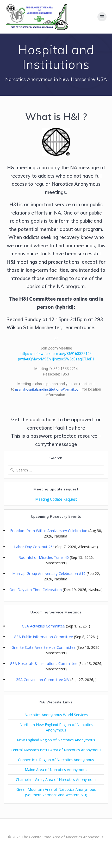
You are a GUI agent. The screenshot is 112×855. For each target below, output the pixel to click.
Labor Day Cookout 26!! (34, 546)
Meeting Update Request (56, 499)
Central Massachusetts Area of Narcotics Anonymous (56, 749)
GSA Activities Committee (43, 626)
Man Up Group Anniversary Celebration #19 (48, 573)
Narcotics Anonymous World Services (56, 714)
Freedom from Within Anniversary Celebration (48, 530)
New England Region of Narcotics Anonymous (56, 739)
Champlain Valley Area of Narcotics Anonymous (56, 779)
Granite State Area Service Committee (43, 647)
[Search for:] (56, 470)
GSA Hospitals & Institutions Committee (43, 663)
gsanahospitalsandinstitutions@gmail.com (48, 390)
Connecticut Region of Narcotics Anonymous (56, 759)
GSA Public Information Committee (43, 636)
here (80, 428)
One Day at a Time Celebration (35, 589)
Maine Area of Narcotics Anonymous (56, 769)
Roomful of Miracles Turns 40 (43, 557)
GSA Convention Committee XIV (42, 679)
